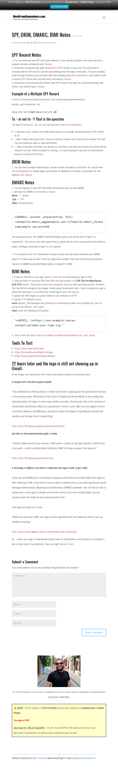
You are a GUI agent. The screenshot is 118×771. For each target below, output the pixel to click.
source (32, 241)
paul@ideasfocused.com (83, 758)
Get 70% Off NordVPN (59, 6)
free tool (57, 277)
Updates (42, 42)
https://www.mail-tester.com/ (29, 348)
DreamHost (19, 67)
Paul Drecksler (19, 42)
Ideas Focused (39, 758)
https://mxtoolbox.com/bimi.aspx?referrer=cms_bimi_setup (65, 335)
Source (48, 64)
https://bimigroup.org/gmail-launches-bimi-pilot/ (41, 426)
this (34, 154)
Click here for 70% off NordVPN (29, 727)
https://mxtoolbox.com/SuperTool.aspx (33, 352)
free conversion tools (58, 284)
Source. (67, 79)
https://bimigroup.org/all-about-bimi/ (36, 458)
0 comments (52, 42)
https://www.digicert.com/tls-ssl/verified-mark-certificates (47, 531)
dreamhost (46, 99)
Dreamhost (19, 82)
